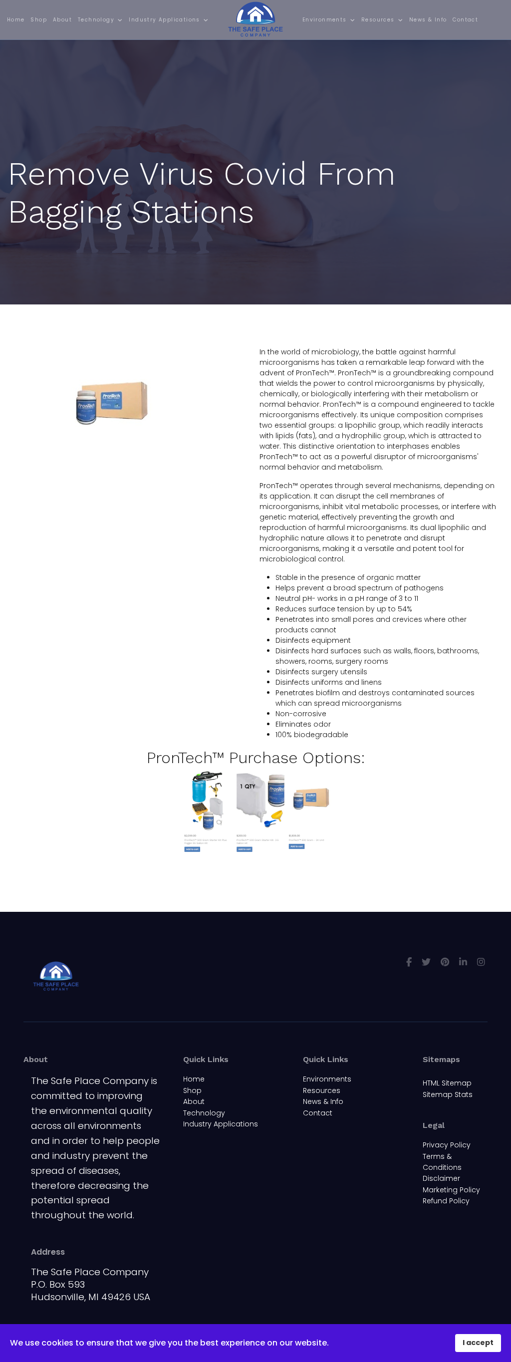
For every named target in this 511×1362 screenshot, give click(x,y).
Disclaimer (441, 1178)
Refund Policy (446, 1201)
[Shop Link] (255, 812)
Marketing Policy (451, 1190)
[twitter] (426, 962)
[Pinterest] (445, 962)
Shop (38, 19)
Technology (96, 19)
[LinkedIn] (463, 962)
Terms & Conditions (442, 1161)
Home (16, 19)
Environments (324, 19)
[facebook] (409, 962)
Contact (465, 19)
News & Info (428, 19)
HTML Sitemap (447, 1083)
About (62, 19)
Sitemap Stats (448, 1094)
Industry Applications (164, 19)
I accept (478, 1343)
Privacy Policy (447, 1145)
